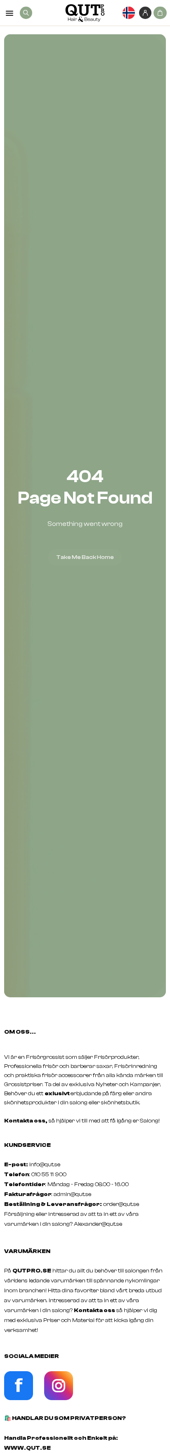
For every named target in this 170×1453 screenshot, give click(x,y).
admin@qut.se (72, 1194)
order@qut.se (121, 1204)
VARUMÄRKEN (27, 1251)
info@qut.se (44, 1164)
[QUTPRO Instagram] (58, 1398)
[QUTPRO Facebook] (18, 1398)
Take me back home (85, 557)
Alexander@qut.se (98, 1224)
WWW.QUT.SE (27, 1448)
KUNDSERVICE (27, 1145)
